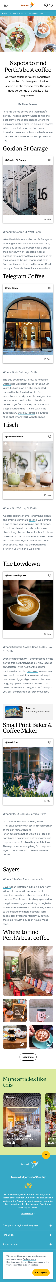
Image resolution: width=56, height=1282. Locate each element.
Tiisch (32, 519)
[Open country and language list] (50, 1226)
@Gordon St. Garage (15, 160)
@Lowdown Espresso (16, 575)
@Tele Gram (11, 288)
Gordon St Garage (38, 239)
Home (4, 13)
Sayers (7, 886)
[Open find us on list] (50, 1235)
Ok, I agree (41, 1272)
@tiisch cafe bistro (14, 436)
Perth (8, 111)
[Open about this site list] (50, 1245)
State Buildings (26, 412)
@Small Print (11, 742)
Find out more (29, 1259)
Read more (27, 1213)
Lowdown (32, 670)
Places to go (18, 13)
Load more (28, 1057)
